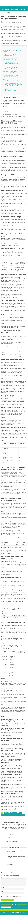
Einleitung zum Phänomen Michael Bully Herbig (13, 50)
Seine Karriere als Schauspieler (9, 60)
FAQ (4, 79)
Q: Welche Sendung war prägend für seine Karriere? (13, 83)
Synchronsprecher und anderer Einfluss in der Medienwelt (15, 70)
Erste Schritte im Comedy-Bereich (10, 54)
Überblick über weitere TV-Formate (11, 58)
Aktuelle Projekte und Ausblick (10, 76)
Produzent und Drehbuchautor (10, 64)
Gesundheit (15, 7)
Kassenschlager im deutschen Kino (11, 67)
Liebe (2, 9)
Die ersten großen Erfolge (9, 55)
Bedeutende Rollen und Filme (10, 62)
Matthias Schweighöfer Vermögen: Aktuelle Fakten (15, 850)
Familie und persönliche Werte (10, 74)
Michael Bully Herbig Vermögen (10, 59)
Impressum (13, 909)
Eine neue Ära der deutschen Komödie (11, 68)
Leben (22, 7)
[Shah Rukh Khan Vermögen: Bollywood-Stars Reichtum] (4, 858)
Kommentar (3, 877)
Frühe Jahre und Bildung (9, 53)
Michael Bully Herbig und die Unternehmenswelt (13, 71)
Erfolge (19, 812)
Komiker (4, 815)
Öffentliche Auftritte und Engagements (11, 75)
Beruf (2, 7)
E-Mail (2, 891)
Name (2, 887)
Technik (7, 9)
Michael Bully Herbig (13, 815)
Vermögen (22, 815)
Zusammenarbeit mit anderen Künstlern (11, 63)
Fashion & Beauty (14, 9)
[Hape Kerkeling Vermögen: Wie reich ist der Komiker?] (4, 864)
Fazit (5, 78)
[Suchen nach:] (14, 12)
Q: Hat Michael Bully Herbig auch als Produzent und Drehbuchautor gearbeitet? (13, 86)
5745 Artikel (21, 822)
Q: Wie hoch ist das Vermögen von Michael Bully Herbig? (14, 80)
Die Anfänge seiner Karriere (9, 51)
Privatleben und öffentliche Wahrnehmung (12, 72)
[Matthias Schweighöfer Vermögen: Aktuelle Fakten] (4, 851)
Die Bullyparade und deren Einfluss (11, 56)
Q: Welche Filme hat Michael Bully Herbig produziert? (14, 84)
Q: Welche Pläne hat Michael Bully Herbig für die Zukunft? (14, 91)
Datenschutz (19, 909)
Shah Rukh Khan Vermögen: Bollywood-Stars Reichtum (16, 857)
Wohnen (23, 9)
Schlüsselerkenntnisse (9, 49)
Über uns (25, 909)
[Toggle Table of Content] (25, 47)
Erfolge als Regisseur (8, 66)
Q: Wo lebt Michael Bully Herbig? (10, 90)
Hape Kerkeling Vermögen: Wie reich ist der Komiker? (16, 863)
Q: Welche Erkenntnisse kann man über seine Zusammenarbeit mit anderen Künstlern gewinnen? (16, 89)
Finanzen (8, 7)
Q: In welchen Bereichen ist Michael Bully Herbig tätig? (14, 81)
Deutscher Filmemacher (10, 812)
